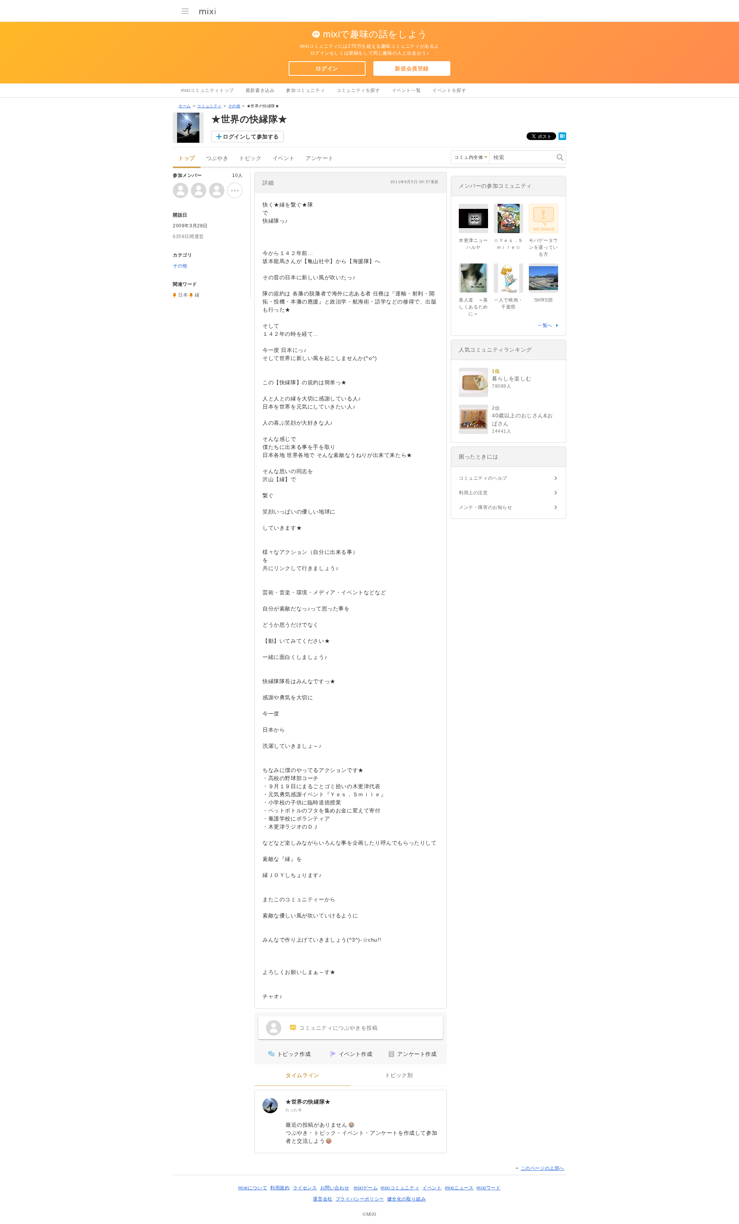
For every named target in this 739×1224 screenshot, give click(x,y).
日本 (183, 295)
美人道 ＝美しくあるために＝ (473, 307)
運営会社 (322, 1199)
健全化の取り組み (406, 1199)
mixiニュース (459, 1188)
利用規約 (279, 1188)
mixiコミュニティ (400, 1188)
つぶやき (217, 158)
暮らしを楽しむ (511, 378)
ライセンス (305, 1188)
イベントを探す (449, 90)
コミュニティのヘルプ (483, 478)
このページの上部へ (542, 1168)
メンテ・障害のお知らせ (485, 507)
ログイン (327, 68)
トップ (186, 158)
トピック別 (399, 1075)
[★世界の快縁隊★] (270, 1105)
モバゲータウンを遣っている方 (543, 247)
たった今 (294, 1110)
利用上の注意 (473, 492)
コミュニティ (209, 106)
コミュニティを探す (358, 90)
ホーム (185, 106)
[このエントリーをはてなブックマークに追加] (562, 138)
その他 (234, 106)
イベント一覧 (406, 90)
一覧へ (545, 325)
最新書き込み (260, 90)
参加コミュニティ (305, 90)
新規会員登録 (412, 68)
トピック (250, 158)
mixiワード (488, 1188)
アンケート (320, 158)
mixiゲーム (366, 1188)
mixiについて (252, 1188)
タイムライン (302, 1075)
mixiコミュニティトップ (207, 90)
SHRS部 (543, 300)
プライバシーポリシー (360, 1199)
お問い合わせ (334, 1188)
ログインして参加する (251, 136)
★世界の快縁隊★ (308, 1102)
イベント (284, 158)
